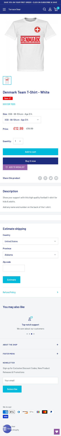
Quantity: (7, 141)
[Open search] (44, 9)
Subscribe (12, 389)
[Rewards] (7, 429)
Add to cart (30, 151)
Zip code (7, 262)
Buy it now (30, 161)
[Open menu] (4, 9)
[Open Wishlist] (57, 432)
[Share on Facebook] (40, 178)
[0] (56, 9)
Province (7, 248)
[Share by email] (56, 178)
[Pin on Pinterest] (45, 178)
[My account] (50, 9)
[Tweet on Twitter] (51, 178)
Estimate (11, 279)
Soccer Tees (9, 104)
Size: (17, 114)
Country (6, 235)
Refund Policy (9, 292)
